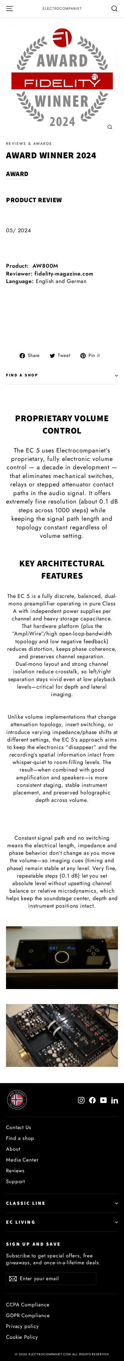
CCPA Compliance (28, 1304)
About (13, 1148)
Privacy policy (22, 1326)
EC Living (21, 1222)
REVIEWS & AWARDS (29, 143)
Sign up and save (33, 1244)
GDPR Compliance (28, 1315)
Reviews (15, 1170)
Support (15, 1181)
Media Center (22, 1159)
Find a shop (22, 375)
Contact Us (18, 1127)
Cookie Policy (22, 1337)
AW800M (45, 266)
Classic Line (26, 1203)
